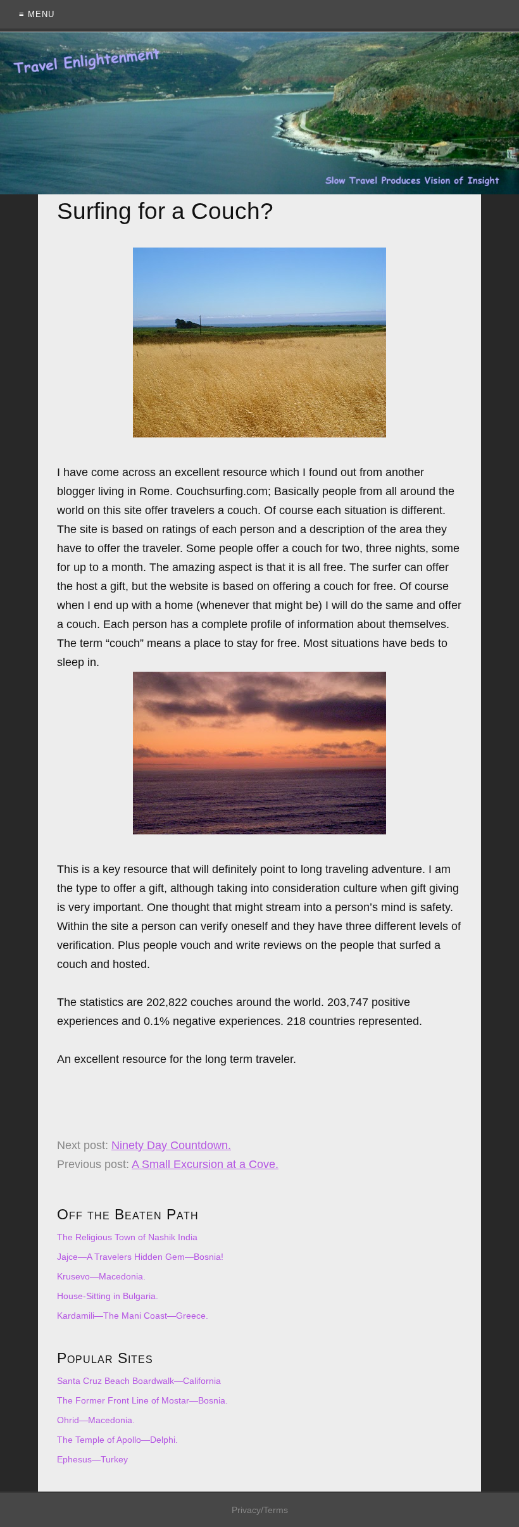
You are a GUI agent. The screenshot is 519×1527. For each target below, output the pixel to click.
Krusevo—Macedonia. (101, 1276)
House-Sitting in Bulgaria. (107, 1296)
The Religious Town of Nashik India (127, 1237)
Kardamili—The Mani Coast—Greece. (132, 1315)
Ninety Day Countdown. (171, 1145)
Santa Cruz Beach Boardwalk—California (139, 1381)
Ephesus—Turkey (92, 1459)
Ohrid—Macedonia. (96, 1420)
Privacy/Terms (260, 1510)
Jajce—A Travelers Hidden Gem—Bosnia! (140, 1257)
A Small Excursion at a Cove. (205, 1164)
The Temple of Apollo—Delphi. (117, 1440)
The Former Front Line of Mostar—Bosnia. (142, 1400)
